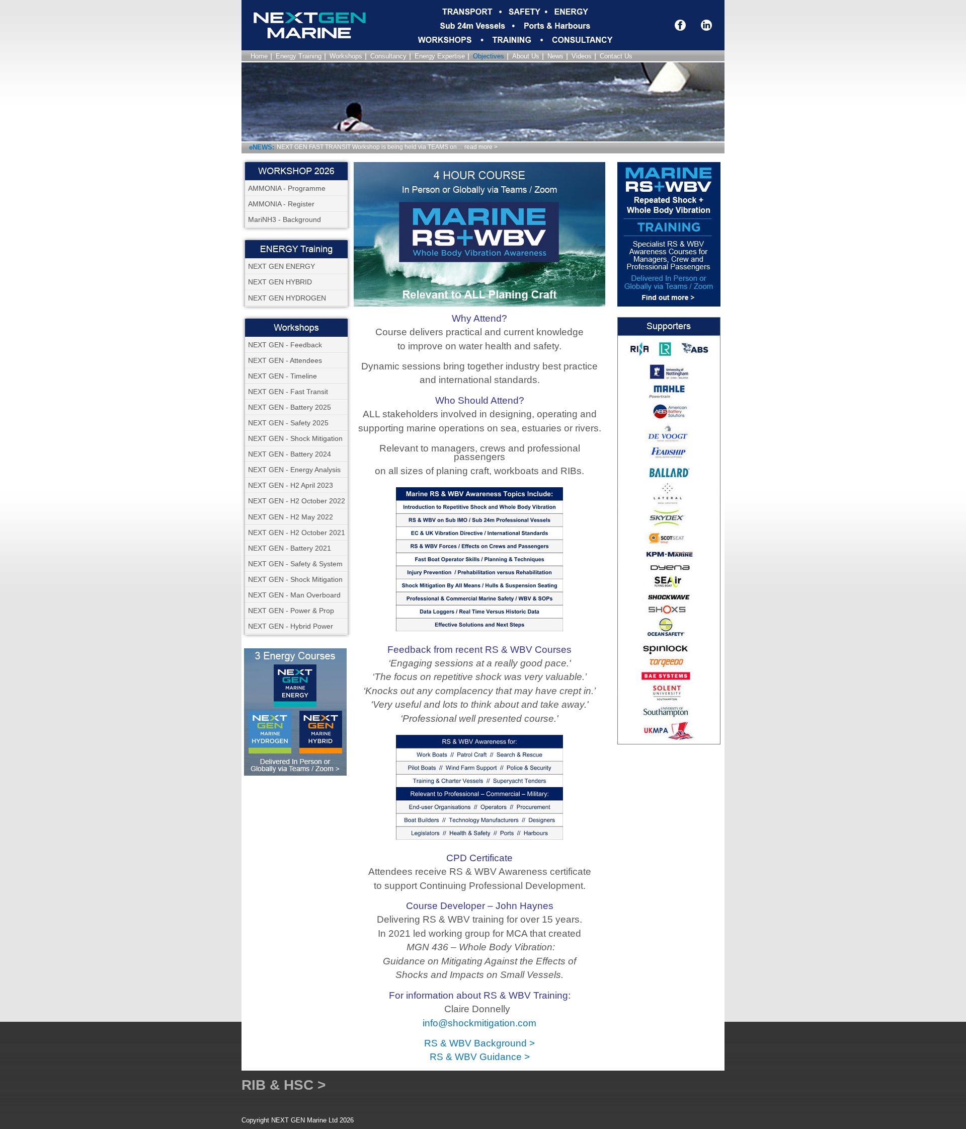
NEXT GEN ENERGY (281, 266)
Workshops (346, 56)
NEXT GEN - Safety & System (295, 564)
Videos (582, 56)
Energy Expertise (440, 56)
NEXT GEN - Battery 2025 (289, 407)
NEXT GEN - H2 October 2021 (296, 533)
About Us (525, 56)
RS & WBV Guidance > (480, 1056)
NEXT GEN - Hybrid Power (290, 626)
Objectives (488, 56)
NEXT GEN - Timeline (282, 376)
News (555, 56)
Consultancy (388, 56)
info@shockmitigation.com (479, 1023)
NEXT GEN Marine (286, 39)
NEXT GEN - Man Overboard (294, 595)
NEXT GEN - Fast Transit (288, 392)
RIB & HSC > (284, 1085)
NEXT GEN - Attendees (285, 360)
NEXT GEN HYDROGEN (287, 298)
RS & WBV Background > (479, 1043)
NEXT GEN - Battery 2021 (289, 548)
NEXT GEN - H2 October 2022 (296, 501)
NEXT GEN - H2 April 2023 (290, 485)
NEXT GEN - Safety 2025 (288, 423)
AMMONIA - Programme (287, 188)
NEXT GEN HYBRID (280, 282)
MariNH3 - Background (284, 219)
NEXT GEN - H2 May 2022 (290, 517)
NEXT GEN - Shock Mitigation (295, 438)
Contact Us (616, 56)
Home (259, 56)
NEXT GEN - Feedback (285, 345)
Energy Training (298, 56)
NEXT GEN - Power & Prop (291, 611)
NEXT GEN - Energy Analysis (294, 470)
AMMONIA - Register (281, 204)
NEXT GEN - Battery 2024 (289, 454)
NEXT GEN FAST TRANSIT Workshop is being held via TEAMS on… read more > (387, 147)
